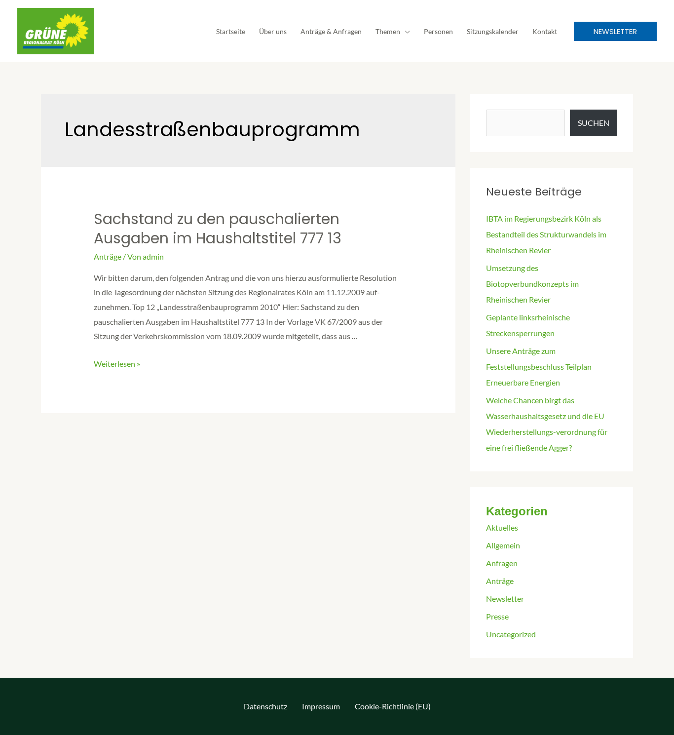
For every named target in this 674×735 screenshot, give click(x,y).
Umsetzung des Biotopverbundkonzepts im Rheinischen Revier (532, 283)
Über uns (273, 31)
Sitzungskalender (493, 31)
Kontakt (544, 31)
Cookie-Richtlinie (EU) (393, 706)
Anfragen (502, 563)
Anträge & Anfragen (331, 31)
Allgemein (503, 545)
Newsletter (505, 598)
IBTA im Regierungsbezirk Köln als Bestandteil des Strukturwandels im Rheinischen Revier (546, 234)
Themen (387, 31)
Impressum (321, 706)
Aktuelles (502, 527)
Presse (497, 616)
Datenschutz (265, 706)
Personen (438, 31)
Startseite (230, 31)
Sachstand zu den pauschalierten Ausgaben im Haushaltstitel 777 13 (217, 228)
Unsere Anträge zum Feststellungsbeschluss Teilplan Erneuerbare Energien (539, 366)
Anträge (107, 256)
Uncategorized (511, 634)
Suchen (593, 122)
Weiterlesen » (117, 363)
